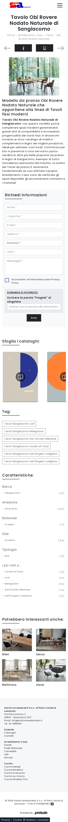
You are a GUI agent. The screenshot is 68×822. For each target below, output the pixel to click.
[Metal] (7, 48)
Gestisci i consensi (37, 819)
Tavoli (49, 35)
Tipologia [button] (9, 550)
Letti (6, 754)
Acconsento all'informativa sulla (36, 281)
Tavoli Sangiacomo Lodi (19, 423)
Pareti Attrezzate (13, 748)
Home (11, 35)
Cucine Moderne (13, 769)
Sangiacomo (34, 493)
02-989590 (15, 723)
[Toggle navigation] (60, 5)
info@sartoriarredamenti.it (27, 720)
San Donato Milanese (34, 590)
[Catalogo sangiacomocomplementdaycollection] (21, 377)
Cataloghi (10, 732)
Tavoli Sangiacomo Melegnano (24, 431)
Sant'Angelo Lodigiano (34, 596)
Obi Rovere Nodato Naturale (40, 37)
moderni (34, 540)
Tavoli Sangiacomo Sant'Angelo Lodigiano (30, 454)
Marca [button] (7, 487)
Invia (34, 318)
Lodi (34, 578)
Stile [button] (5, 534)
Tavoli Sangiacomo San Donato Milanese (30, 438)
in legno (34, 525)
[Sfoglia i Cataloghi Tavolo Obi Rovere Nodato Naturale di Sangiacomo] (44, 48)
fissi (34, 556)
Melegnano (34, 584)
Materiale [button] (9, 518)
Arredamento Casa (30, 35)
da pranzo (34, 509)
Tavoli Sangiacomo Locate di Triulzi (26, 446)
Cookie (17, 819)
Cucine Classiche (14, 772)
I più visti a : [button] (11, 565)
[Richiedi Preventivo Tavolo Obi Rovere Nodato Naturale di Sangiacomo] (23, 48)
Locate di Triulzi (34, 572)
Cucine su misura (14, 776)
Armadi (8, 757)
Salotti (8, 744)
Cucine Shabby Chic (16, 779)
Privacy (5, 819)
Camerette (10, 751)
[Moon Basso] (60, 48)
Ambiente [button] (9, 502)
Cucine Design (12, 766)
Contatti (9, 735)
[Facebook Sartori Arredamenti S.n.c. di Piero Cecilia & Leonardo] (52, 803)
